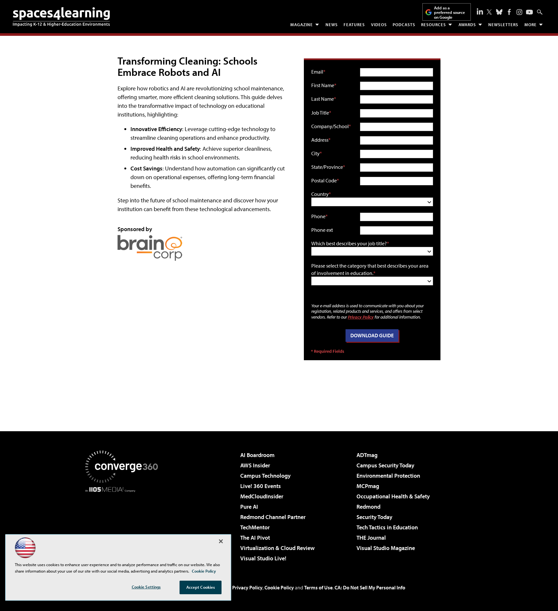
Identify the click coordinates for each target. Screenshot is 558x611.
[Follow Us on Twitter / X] (489, 12)
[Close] (221, 541)
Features (354, 24)
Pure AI (249, 506)
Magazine (301, 24)
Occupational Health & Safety (393, 496)
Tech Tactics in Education (387, 527)
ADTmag (366, 455)
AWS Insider (255, 465)
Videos (379, 24)
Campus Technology (265, 475)
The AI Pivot (255, 537)
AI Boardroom (257, 455)
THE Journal (371, 537)
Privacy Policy (361, 317)
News (332, 24)
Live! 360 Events (260, 486)
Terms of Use (318, 587)
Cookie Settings (146, 586)
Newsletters (503, 24)
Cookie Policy (279, 587)
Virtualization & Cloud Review (277, 548)
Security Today (374, 517)
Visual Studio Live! (263, 558)
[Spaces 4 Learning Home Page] (61, 16)
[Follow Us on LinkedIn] (480, 11)
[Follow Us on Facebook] (509, 12)
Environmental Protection (388, 475)
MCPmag (367, 486)
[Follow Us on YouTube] (529, 12)
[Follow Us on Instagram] (519, 12)
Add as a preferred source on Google (449, 12)
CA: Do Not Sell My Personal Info (370, 587)
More (530, 24)
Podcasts (404, 24)
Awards (467, 24)
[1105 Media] (124, 525)
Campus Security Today (385, 465)
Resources (433, 24)
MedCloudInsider (261, 496)
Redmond (368, 506)
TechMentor (255, 527)
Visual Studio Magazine (385, 548)
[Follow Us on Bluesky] (499, 12)
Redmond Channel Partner (272, 517)
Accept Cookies (200, 587)
